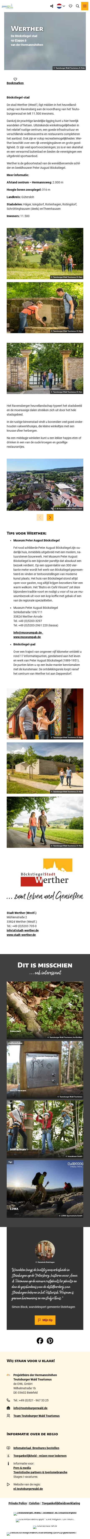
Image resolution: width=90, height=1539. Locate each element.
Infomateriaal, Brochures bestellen (36, 1448)
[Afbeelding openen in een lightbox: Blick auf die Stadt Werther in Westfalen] (45, 485)
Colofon (34, 1503)
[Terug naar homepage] (7, 6)
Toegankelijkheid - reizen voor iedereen (40, 1455)
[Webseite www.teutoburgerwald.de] (45, 1514)
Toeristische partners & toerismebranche (40, 1472)
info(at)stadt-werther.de (23, 930)
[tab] (45, 1233)
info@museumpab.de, (28, 632)
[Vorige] (40, 517)
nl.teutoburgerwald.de (28, 1488)
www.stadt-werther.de (21, 934)
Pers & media (22, 1468)
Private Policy (18, 1503)
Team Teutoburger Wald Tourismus (36, 1415)
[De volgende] (50, 517)
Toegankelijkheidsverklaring (61, 1503)
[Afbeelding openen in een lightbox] (45, 253)
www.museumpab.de (27, 637)
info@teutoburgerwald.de (30, 1408)
